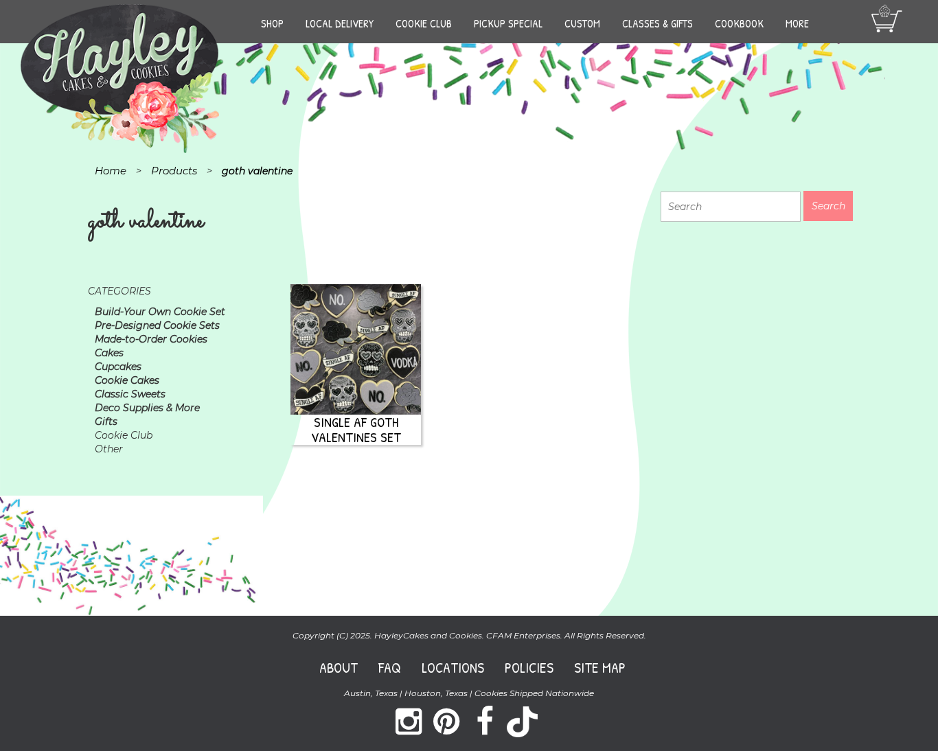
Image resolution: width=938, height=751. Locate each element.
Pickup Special (508, 23)
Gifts (106, 421)
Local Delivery (340, 23)
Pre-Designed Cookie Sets (157, 325)
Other (109, 449)
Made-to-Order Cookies (151, 339)
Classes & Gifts (657, 23)
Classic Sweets (130, 394)
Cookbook (739, 23)
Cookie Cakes (127, 380)
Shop (272, 23)
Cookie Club (424, 23)
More (797, 23)
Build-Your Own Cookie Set (160, 311)
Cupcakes (118, 366)
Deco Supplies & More (147, 408)
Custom (582, 23)
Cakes (109, 353)
